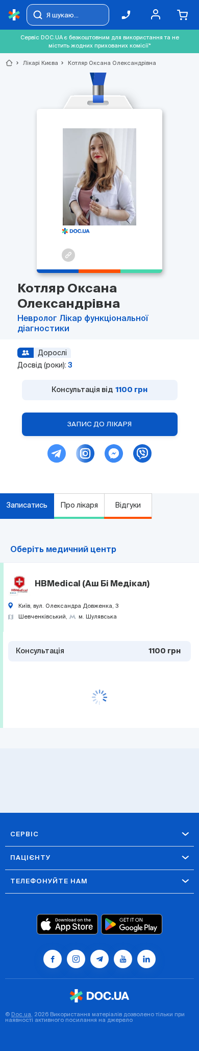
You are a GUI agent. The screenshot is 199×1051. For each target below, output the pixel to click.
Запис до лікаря (99, 424)
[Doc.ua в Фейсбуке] (52, 959)
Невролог (38, 319)
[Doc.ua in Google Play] (131, 924)
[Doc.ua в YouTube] (123, 959)
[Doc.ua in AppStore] (67, 924)
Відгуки (128, 505)
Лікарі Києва (36, 63)
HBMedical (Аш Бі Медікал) (92, 584)
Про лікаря (79, 505)
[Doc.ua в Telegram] (99, 959)
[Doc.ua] (14, 15)
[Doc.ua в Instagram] (76, 959)
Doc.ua (21, 1014)
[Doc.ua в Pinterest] (146, 959)
